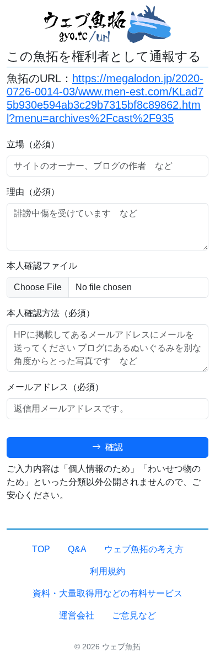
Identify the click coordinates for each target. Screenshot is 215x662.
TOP (41, 549)
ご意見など (134, 615)
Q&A (77, 549)
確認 (113, 447)
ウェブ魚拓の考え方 (144, 549)
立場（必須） (33, 144)
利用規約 (107, 571)
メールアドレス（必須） (55, 387)
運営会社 (76, 615)
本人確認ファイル (42, 265)
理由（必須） (33, 191)
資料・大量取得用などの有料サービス (107, 593)
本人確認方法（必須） (51, 313)
